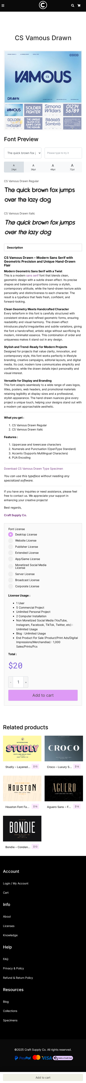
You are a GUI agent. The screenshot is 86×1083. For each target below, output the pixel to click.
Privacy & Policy (13, 968)
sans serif (32, 275)
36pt (33, 167)
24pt (13, 167)
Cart (6, 892)
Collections (10, 1011)
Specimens (10, 1020)
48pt (52, 167)
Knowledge (10, 935)
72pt (72, 167)
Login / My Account (15, 883)
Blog (6, 1001)
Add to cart (43, 695)
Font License (16, 529)
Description (15, 247)
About (7, 916)
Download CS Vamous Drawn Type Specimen (33, 468)
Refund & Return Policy (18, 977)
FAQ (5, 959)
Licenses (8, 926)
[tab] (43, 247)
